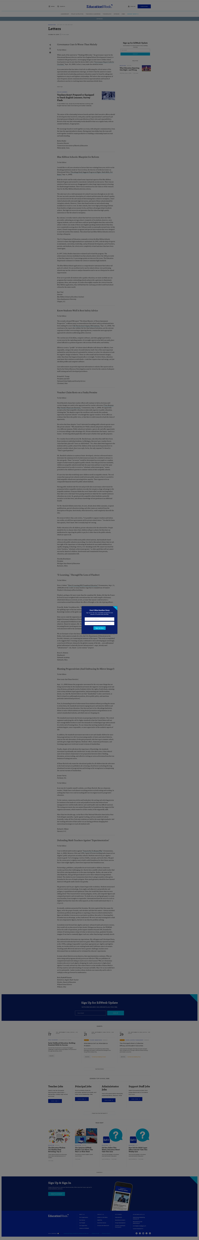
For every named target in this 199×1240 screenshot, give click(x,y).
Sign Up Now (99, 628)
